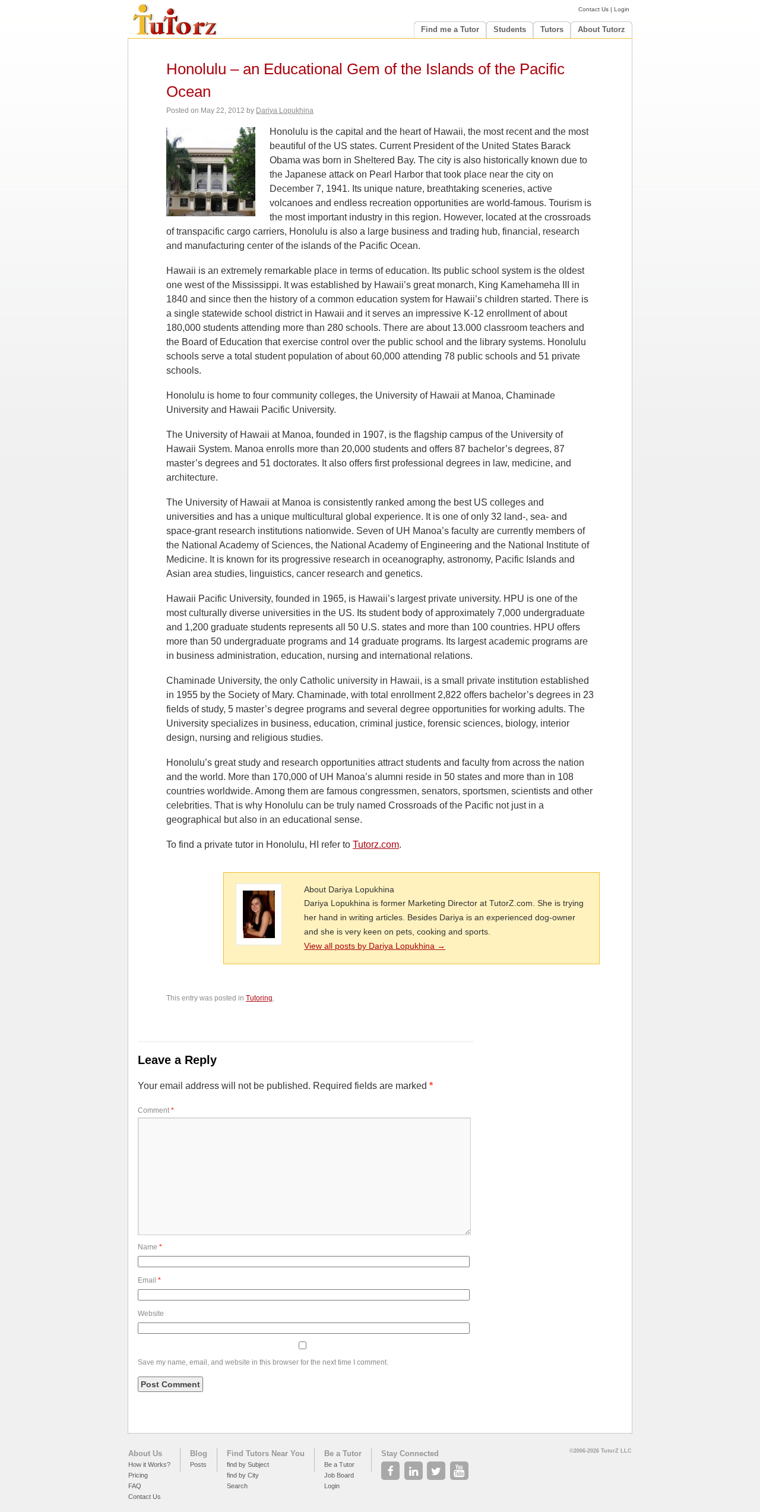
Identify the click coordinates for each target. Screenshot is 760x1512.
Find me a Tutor (450, 29)
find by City (243, 1475)
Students (509, 29)
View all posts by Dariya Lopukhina (374, 946)
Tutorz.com (376, 844)
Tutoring (259, 998)
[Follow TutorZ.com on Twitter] (437, 1467)
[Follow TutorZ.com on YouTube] (460, 1467)
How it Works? (149, 1464)
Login (621, 9)
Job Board (339, 1475)
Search (237, 1485)
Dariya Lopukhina (285, 110)
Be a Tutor (343, 1453)
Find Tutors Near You (266, 1453)
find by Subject (248, 1464)
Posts (198, 1464)
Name (150, 1247)
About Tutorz (601, 29)
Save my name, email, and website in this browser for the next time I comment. (263, 1362)
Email (149, 1280)
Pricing (138, 1475)
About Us (145, 1453)
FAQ (134, 1485)
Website (151, 1313)
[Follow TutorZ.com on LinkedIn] (414, 1467)
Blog (198, 1453)
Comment (156, 1110)
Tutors (551, 29)
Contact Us (593, 9)
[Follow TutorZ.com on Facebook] (391, 1467)
